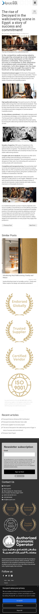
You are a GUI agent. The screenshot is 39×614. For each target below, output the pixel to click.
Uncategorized (24, 33)
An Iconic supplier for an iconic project (14, 424)
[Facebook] (3, 575)
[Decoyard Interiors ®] (15, 2)
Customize (19, 605)
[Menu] (35, 2)
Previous (3, 262)
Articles (18, 33)
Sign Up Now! (19, 472)
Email (6, 450)
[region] (19, 599)
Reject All (19, 610)
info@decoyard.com (9, 499)
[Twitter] (6, 575)
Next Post (32, 225)
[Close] (37, 586)
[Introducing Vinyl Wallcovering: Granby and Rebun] (19, 255)
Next (35, 262)
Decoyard (6, 33)
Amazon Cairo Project (9, 433)
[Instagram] (9, 575)
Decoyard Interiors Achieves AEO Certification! (16, 419)
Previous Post (8, 225)
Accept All (19, 600)
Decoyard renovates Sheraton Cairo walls (15, 422)
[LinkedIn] (12, 575)
